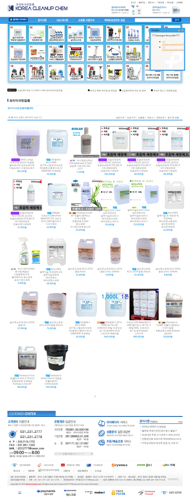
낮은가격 (120, 117)
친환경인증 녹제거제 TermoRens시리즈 (161, 439)
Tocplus (155, 30)
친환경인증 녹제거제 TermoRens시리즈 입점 (37, 90)
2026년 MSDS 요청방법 (154, 426)
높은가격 (131, 117)
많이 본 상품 (173, 117)
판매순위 (160, 117)
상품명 (141, 117)
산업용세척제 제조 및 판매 (134, 90)
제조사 (150, 117)
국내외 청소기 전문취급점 (165, 90)
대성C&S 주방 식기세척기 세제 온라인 (161, 435)
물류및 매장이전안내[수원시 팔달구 (159, 430)
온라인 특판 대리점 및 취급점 (103, 90)
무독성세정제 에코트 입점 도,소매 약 (160, 443)
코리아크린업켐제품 (18, 108)
